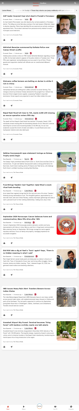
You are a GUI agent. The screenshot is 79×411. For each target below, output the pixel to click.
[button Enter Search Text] (75, 3)
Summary (36, 3)
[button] (4, 40)
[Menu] (2, 3)
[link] (76, 10)
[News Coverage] (31, 19)
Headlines (43, 3)
